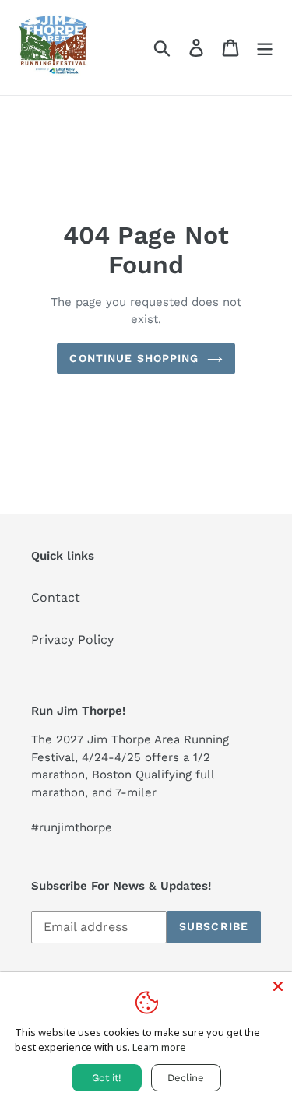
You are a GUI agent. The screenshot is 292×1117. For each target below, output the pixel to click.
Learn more (159, 1047)
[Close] (278, 986)
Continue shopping (134, 358)
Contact (55, 597)
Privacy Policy (72, 639)
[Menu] (265, 47)
